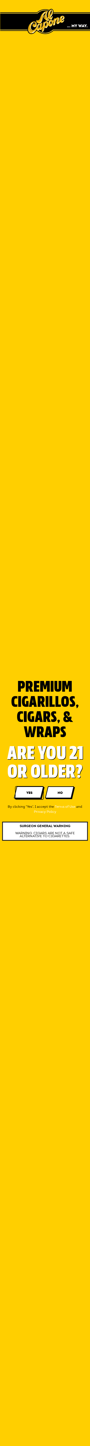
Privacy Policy (45, 812)
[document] (45, 723)
